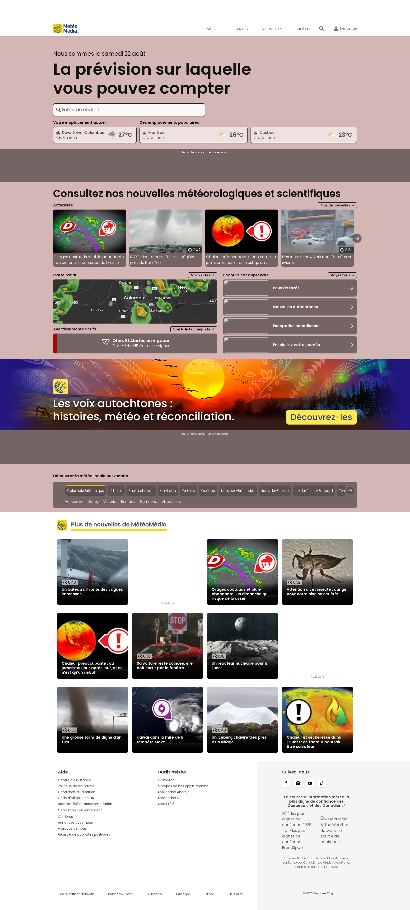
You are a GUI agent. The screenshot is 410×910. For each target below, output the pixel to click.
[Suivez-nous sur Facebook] (286, 784)
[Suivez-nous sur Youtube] (310, 784)
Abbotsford (171, 501)
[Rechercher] (321, 28)
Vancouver (74, 501)
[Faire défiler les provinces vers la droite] (350, 490)
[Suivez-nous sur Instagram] (298, 784)
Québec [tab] (208, 490)
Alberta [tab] (116, 490)
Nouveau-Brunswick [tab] (238, 490)
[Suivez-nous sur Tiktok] (322, 784)
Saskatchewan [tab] (141, 490)
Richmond (148, 501)
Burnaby (128, 501)
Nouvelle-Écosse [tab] (275, 490)
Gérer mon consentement (80, 810)
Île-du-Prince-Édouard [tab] (314, 490)
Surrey (93, 501)
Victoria (109, 501)
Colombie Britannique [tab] (85, 490)
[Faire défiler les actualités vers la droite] (357, 238)
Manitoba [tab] (168, 490)
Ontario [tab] (188, 490)
